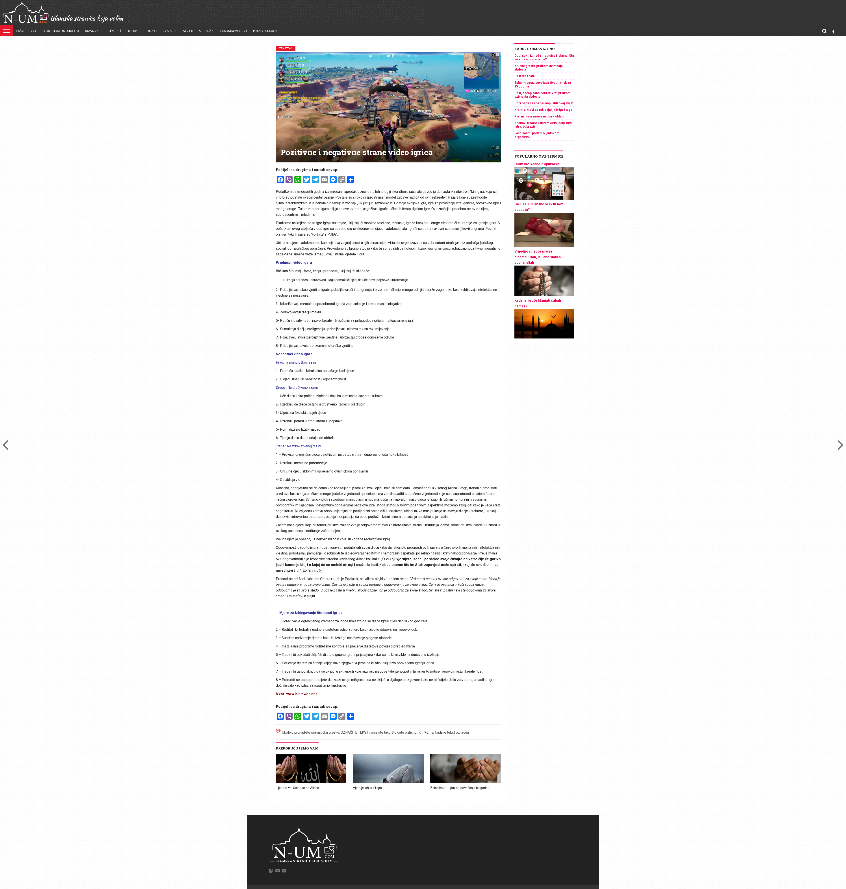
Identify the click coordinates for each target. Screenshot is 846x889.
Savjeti (188, 31)
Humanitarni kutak (233, 31)
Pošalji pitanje (26, 31)
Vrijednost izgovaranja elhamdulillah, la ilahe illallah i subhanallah (538, 257)
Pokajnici (150, 31)
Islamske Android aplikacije (537, 164)
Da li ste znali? (525, 76)
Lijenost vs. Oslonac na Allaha (297, 788)
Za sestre (170, 31)
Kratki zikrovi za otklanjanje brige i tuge (543, 110)
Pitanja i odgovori (266, 31)
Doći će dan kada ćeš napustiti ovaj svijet (543, 103)
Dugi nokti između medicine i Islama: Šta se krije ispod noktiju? (544, 57)
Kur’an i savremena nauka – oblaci (539, 116)
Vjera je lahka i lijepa (367, 788)
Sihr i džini (206, 31)
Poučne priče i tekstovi (121, 31)
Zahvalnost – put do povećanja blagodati (459, 788)
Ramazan (91, 31)
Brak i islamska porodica (61, 31)
